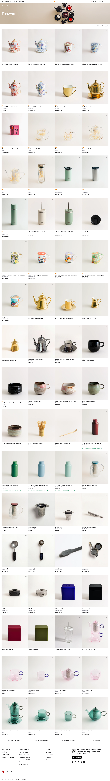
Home (3, 5)
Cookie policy (16, 779)
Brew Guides (6, 754)
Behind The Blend (8, 757)
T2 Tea (25, 779)
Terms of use (10, 779)
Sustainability (49, 755)
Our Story (48, 752)
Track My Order (23, 762)
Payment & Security (24, 759)
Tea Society (6, 749)
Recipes (4, 752)
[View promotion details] (101, 448)
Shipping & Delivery (24, 755)
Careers (48, 759)
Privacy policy (4, 779)
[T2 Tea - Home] (55, 1)
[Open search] (97, 1)
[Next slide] (26, 45)
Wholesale (48, 757)
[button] (102, 26)
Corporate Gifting (24, 764)
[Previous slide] (3, 45)
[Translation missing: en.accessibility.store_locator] (100, 1)
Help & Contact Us (24, 752)
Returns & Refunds (24, 757)
